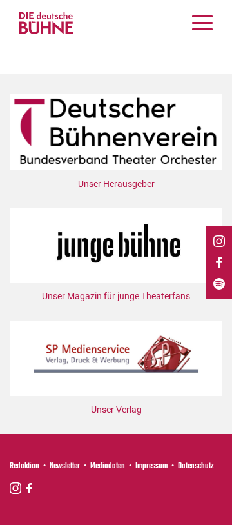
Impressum (151, 466)
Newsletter (65, 466)
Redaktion (24, 466)
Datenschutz (196, 466)
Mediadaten (107, 466)
